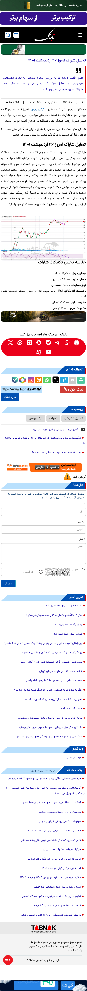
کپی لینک (10, 397)
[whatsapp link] (67, 343)
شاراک (53, 418)
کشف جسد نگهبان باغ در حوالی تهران (60, 671)
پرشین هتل (74, 758)
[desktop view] (16, 35)
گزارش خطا (79, 477)
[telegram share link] (64, 380)
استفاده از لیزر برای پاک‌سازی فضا (63, 606)
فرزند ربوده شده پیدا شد (67, 634)
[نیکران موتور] (43, 316)
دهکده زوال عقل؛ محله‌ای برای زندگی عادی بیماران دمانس (49, 737)
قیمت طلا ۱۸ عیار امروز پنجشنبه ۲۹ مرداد (57, 906)
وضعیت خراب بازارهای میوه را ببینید (60, 812)
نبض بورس (35, 418)
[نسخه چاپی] (81, 380)
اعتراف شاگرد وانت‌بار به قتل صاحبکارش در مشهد (54, 615)
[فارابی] (43, 49)
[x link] (10, 343)
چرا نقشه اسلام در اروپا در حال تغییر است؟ (56, 453)
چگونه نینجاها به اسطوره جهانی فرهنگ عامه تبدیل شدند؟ (48, 690)
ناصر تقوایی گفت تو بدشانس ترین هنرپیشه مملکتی (51, 840)
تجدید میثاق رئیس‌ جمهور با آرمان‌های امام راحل (54, 681)
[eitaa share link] (38, 380)
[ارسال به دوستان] (72, 380)
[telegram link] (58, 343)
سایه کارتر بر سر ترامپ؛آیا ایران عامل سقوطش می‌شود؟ (50, 718)
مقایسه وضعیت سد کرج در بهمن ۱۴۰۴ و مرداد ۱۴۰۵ (50, 878)
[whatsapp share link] (47, 380)
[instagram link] (29, 343)
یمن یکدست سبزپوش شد (67, 625)
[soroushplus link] (39, 343)
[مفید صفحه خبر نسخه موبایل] (43, 18)
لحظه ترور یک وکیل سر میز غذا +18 (61, 868)
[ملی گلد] (43, 5)
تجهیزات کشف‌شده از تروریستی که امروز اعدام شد (53, 699)
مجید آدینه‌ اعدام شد (70, 709)
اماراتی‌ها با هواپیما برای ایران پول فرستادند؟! (54, 831)
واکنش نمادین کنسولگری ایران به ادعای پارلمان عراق (51, 915)
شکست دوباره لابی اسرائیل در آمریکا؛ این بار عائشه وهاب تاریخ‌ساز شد (44, 441)
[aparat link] (39, 352)
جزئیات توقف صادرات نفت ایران (62, 850)
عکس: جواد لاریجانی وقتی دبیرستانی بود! (55, 429)
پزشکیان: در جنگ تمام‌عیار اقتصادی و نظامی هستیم (52, 653)
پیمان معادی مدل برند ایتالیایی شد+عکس (57, 887)
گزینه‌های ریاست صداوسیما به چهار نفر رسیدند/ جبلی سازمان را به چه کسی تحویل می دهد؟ (45, 791)
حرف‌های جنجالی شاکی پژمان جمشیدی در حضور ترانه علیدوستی (44, 779)
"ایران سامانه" (35, 960)
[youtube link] (48, 352)
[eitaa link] (20, 343)
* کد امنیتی (78, 570)
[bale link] (48, 343)
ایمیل (81, 522)
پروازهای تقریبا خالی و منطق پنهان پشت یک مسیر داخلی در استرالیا (43, 643)
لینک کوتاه (75, 389)
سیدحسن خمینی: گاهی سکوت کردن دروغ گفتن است (51, 662)
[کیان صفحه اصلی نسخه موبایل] (43, 985)
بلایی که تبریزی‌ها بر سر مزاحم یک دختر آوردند (54, 859)
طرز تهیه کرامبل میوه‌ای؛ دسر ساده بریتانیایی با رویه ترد (50, 727)
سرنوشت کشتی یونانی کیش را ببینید (59, 821)
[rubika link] (76, 343)
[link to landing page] (44, 35)
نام (83, 504)
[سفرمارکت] (44, 467)
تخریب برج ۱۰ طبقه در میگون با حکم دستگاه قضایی (51, 896)
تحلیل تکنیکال (73, 418)
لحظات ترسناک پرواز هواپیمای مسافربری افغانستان (51, 803)
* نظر (82, 539)
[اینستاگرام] (30, 379)
